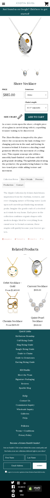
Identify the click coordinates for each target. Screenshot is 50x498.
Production (8, 185)
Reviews (25, 383)
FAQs (25, 418)
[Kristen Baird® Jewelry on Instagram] (13, 496)
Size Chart (10, 116)
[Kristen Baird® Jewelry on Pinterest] (13, 491)
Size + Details (26, 179)
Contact (19, 185)
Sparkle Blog (25, 388)
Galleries (25, 413)
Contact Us (25, 400)
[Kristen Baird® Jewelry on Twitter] (12, 483)
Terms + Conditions (25, 431)
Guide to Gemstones (25, 358)
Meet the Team (25, 375)
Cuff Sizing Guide (25, 340)
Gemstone (29, 89)
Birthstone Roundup (25, 336)
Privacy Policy (25, 435)
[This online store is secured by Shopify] (35, 489)
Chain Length (31, 102)
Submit (39, 465)
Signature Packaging (25, 379)
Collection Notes (10, 179)
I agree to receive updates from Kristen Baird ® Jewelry (26, 472)
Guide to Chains (25, 353)
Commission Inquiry (25, 405)
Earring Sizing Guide (25, 362)
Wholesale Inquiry (25, 409)
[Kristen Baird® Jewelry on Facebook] (13, 487)
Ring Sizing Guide (25, 345)
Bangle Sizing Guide (25, 349)
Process (38, 179)
